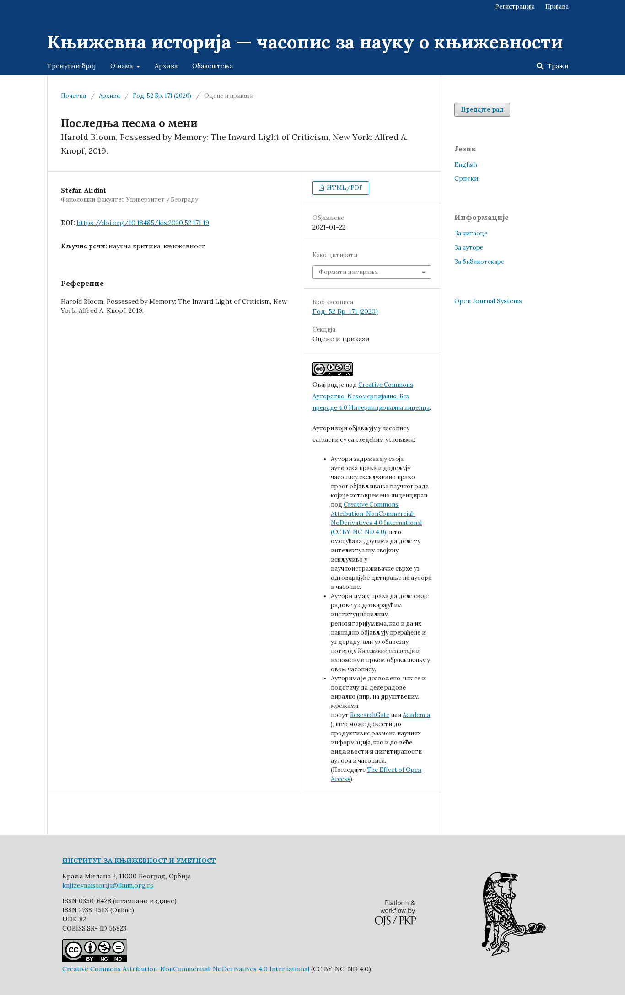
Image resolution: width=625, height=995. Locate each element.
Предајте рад (482, 109)
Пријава (557, 7)
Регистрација (515, 7)
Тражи (557, 66)
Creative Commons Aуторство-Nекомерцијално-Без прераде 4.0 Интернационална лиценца (371, 396)
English (465, 164)
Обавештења (212, 66)
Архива (166, 66)
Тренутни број (71, 66)
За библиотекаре (479, 262)
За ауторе (468, 247)
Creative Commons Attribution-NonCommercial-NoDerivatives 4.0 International (185, 969)
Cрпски (466, 178)
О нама (122, 66)
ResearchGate (369, 715)
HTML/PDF (344, 188)
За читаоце (470, 233)
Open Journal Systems (488, 301)
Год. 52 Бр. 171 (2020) (162, 96)
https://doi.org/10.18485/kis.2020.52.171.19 (142, 223)
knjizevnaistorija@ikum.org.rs (107, 885)
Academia (416, 715)
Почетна (73, 96)
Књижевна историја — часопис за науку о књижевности (305, 41)
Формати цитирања (348, 272)
